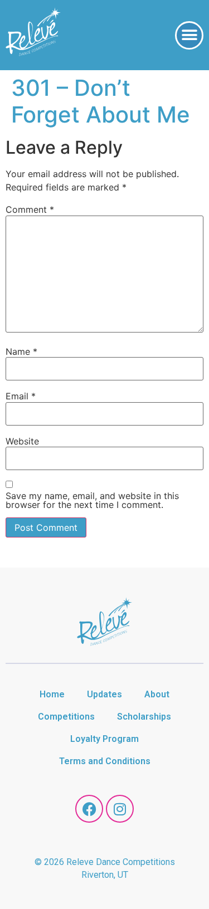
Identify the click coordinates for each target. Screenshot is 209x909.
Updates (104, 694)
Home (52, 694)
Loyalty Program (104, 739)
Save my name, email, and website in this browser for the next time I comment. (92, 500)
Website (22, 441)
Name (21, 351)
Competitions (66, 716)
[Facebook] (89, 809)
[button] (189, 35)
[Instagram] (120, 809)
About (156, 694)
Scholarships (144, 716)
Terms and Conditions (104, 761)
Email (21, 396)
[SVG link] (33, 33)
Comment (30, 209)
